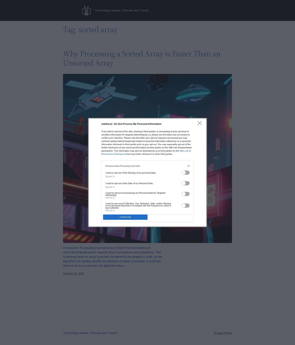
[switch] (186, 173)
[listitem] (147, 166)
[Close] (201, 124)
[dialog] (147, 172)
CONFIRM (125, 217)
